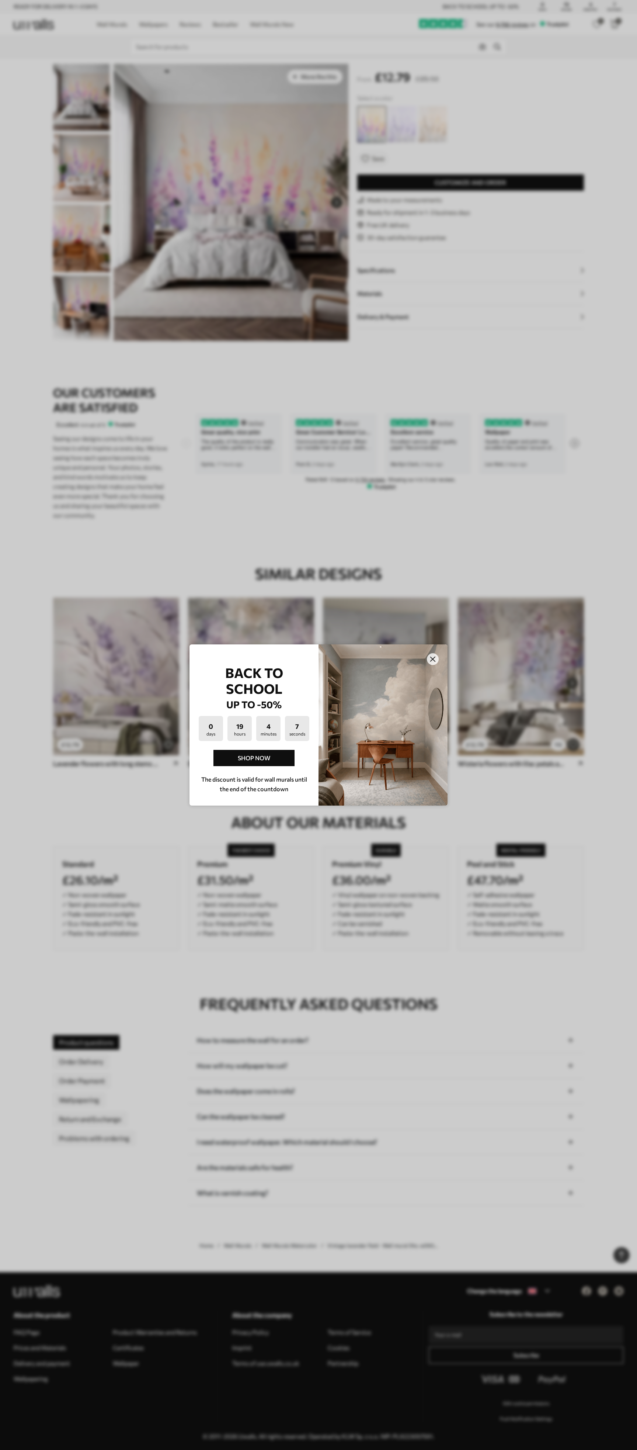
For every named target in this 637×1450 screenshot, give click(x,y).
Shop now (254, 757)
